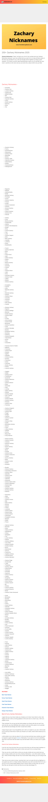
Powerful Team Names (8, 707)
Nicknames (6, 769)
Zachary (19, 738)
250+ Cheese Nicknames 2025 (11, 773)
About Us (39, 778)
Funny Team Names (7, 698)
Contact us (9, 778)
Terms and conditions (17, 778)
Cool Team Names (6, 704)
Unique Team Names (7, 710)
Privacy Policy (33, 778)
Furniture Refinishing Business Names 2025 (14, 771)
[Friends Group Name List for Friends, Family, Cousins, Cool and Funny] (7, 2)
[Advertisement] (24, 13)
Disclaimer (26, 778)
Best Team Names (6, 694)
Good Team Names (7, 701)
